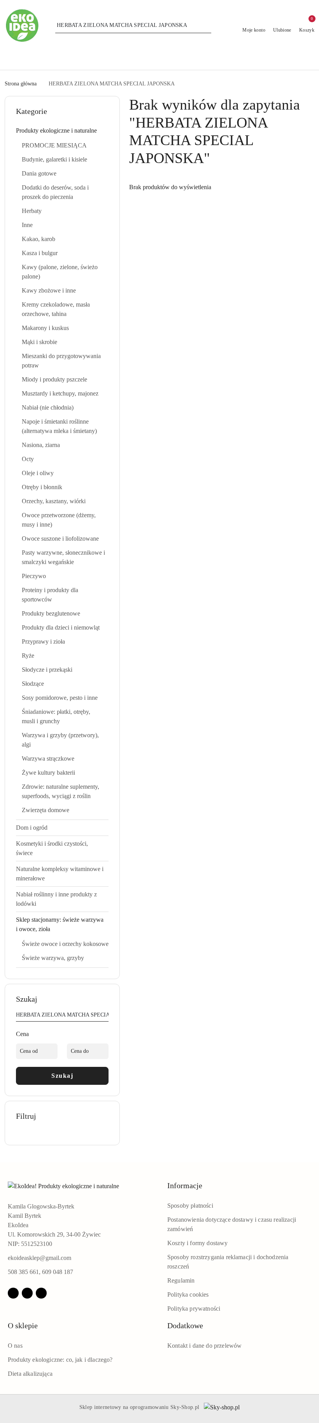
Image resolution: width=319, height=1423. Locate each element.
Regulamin (181, 1280)
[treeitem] (62, 130)
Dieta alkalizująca (30, 1373)
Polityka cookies (188, 1294)
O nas (15, 1345)
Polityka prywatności (193, 1308)
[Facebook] (13, 1293)
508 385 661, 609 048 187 (40, 1272)
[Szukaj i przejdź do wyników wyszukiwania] (206, 25)
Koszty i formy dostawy (197, 1243)
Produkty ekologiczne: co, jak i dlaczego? (60, 1359)
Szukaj (62, 1075)
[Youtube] (41, 1293)
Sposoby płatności (190, 1205)
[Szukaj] (105, 1016)
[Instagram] (27, 1293)
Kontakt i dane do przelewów (204, 1345)
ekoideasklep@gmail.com (39, 1257)
